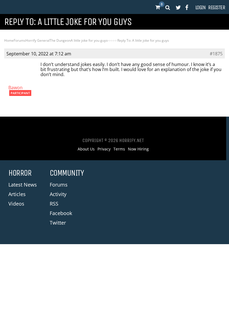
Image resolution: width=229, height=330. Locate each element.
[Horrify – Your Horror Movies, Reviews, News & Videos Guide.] (22, 7)
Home (9, 40)
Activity (58, 194)
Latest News (22, 184)
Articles (17, 194)
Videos (16, 203)
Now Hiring (138, 149)
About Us (86, 149)
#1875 (216, 53)
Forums (19, 40)
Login (200, 7)
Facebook (61, 213)
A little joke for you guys (89, 40)
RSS (54, 203)
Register (216, 7)
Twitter (58, 222)
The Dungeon (60, 40)
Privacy (104, 149)
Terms (119, 149)
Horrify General (37, 40)
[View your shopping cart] (157, 7)
